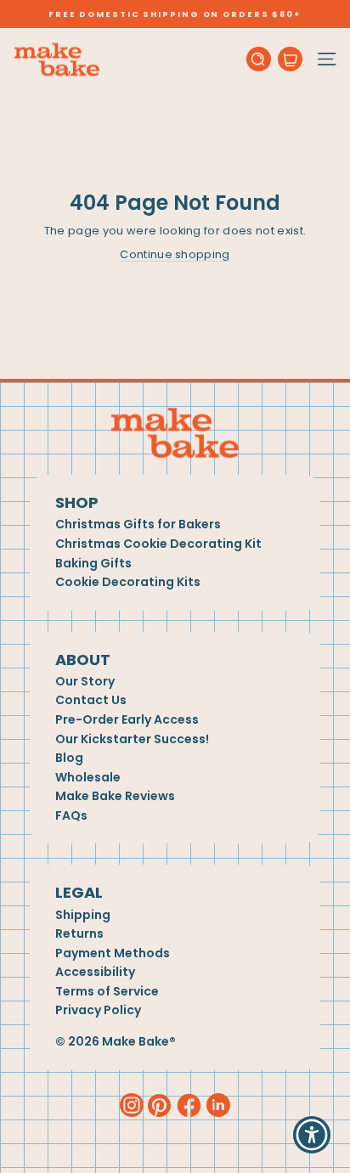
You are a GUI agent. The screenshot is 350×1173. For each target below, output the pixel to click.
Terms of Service (107, 992)
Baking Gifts (93, 563)
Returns (79, 934)
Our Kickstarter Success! (132, 739)
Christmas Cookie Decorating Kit (158, 544)
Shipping (82, 915)
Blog (69, 758)
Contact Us (91, 700)
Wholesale (88, 778)
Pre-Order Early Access (127, 720)
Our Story (85, 682)
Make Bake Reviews (115, 796)
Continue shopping (174, 254)
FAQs (71, 816)
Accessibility (95, 972)
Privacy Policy (98, 1010)
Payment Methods (112, 953)
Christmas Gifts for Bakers (138, 524)
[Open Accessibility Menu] (312, 1135)
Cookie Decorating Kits (127, 582)
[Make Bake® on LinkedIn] (218, 1105)
